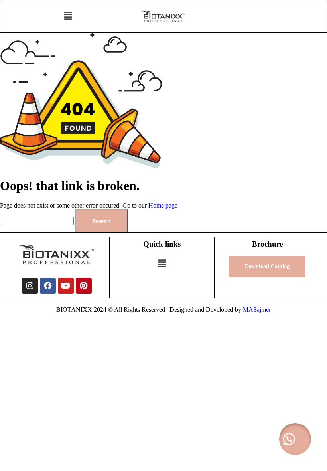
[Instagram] (30, 286)
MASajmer (257, 309)
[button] (68, 16)
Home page (162, 205)
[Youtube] (66, 286)
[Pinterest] (84, 286)
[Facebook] (48, 286)
